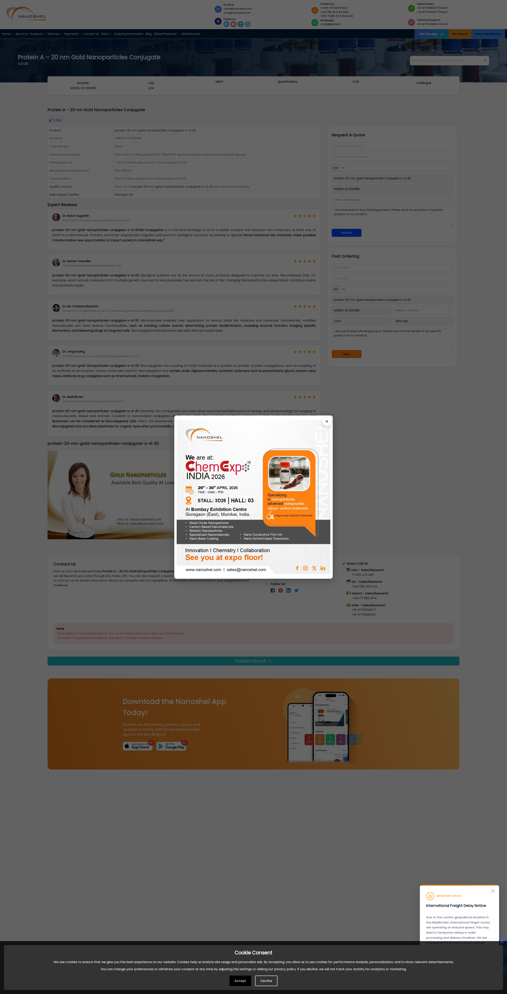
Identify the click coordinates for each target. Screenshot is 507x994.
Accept (240, 981)
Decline (266, 981)
